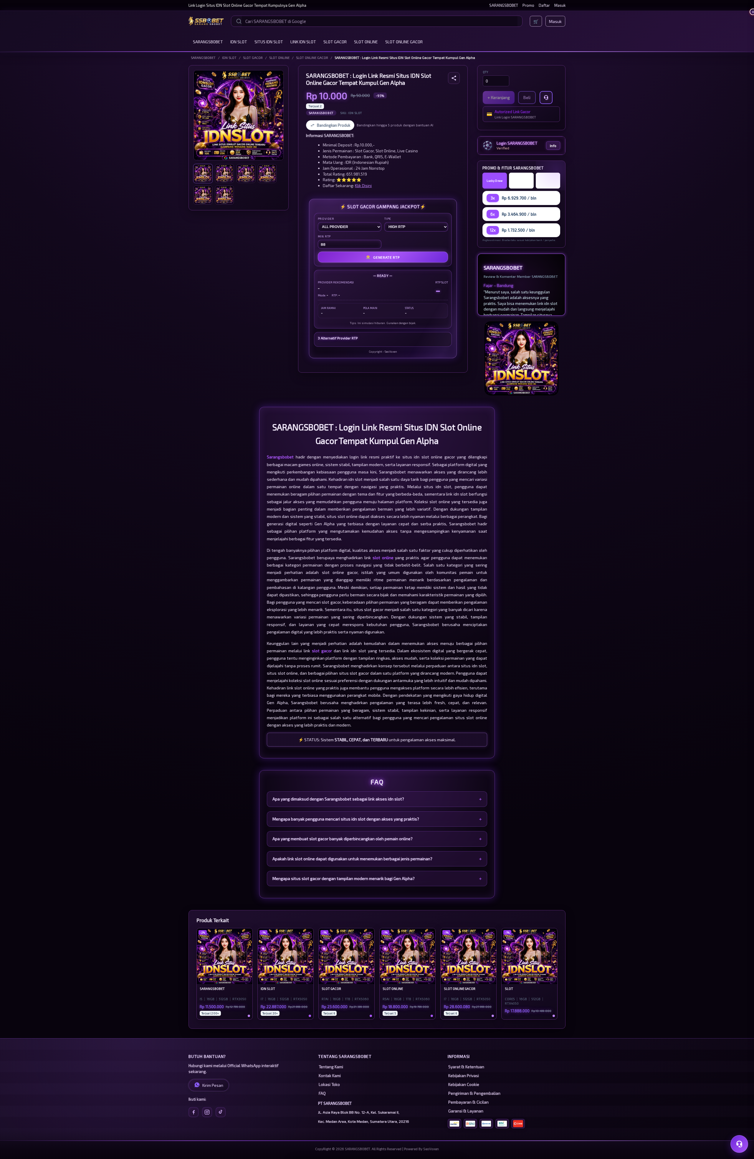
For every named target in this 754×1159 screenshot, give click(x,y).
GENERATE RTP (382, 257)
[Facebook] (193, 1112)
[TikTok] (221, 1112)
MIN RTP (324, 236)
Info (553, 145)
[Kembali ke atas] (741, 1128)
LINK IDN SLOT (303, 41)
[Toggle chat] (739, 1144)
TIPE (387, 218)
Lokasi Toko (329, 1084)
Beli (526, 97)
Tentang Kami (331, 1066)
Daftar (544, 5)
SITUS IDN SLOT (268, 41)
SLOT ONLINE (366, 41)
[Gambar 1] (203, 173)
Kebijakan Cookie (463, 1084)
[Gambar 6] (224, 195)
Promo (528, 5)
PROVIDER (326, 218)
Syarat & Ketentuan (466, 1066)
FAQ (322, 1093)
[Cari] (239, 21)
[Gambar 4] (267, 173)
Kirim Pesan (212, 1085)
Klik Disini (363, 185)
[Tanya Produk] (546, 97)
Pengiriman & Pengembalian (474, 1093)
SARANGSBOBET (503, 5)
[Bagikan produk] (454, 78)
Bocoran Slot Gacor (548, 180)
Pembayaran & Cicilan (468, 1102)
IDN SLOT (238, 41)
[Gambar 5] (203, 195)
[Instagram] (207, 1112)
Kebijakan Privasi (463, 1075)
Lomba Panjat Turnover (521, 180)
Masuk (560, 5)
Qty (485, 72)
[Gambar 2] (224, 173)
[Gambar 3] (246, 173)
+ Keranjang (498, 97)
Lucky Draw (494, 180)
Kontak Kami (330, 1075)
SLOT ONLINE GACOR (404, 41)
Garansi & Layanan (465, 1111)
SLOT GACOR (335, 41)
